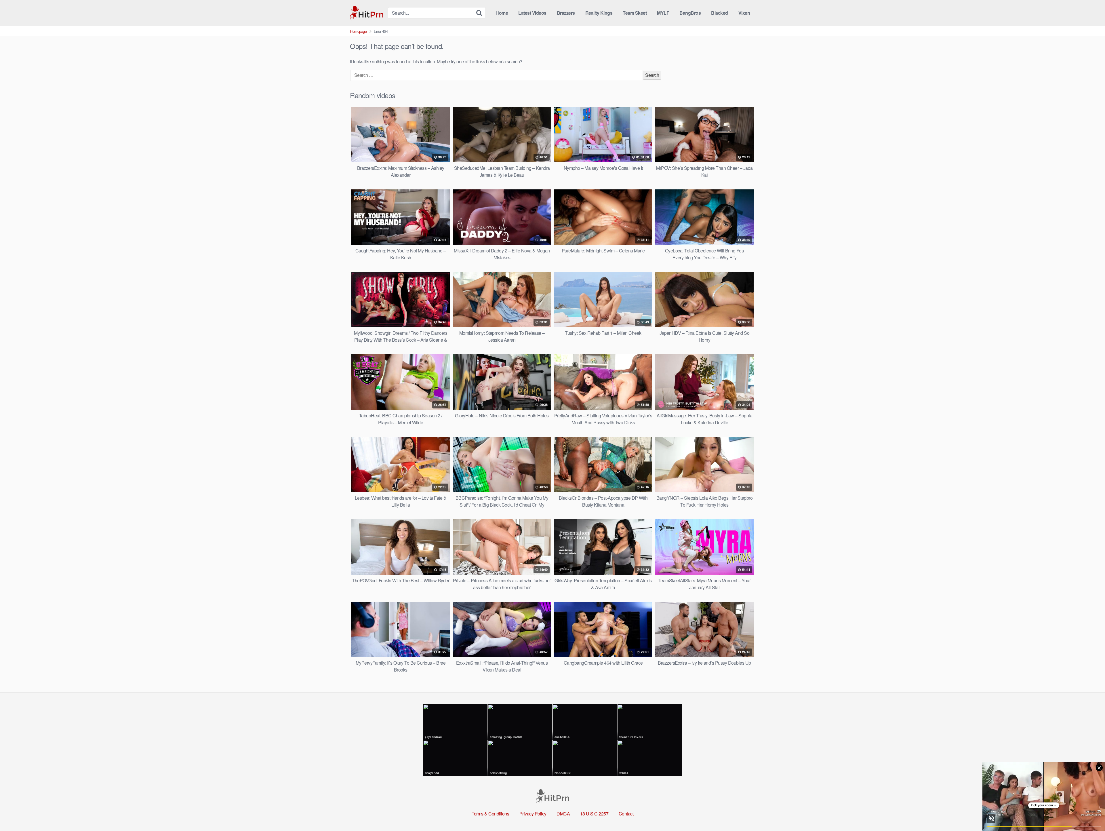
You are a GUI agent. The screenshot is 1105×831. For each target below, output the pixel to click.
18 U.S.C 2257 (594, 813)
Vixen (744, 12)
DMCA (563, 813)
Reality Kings (599, 12)
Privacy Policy (532, 813)
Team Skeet (635, 12)
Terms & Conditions (490, 813)
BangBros (690, 12)
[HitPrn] (366, 13)
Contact (626, 813)
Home (502, 12)
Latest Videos (532, 12)
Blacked (719, 12)
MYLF (663, 12)
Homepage (358, 31)
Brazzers (566, 12)
